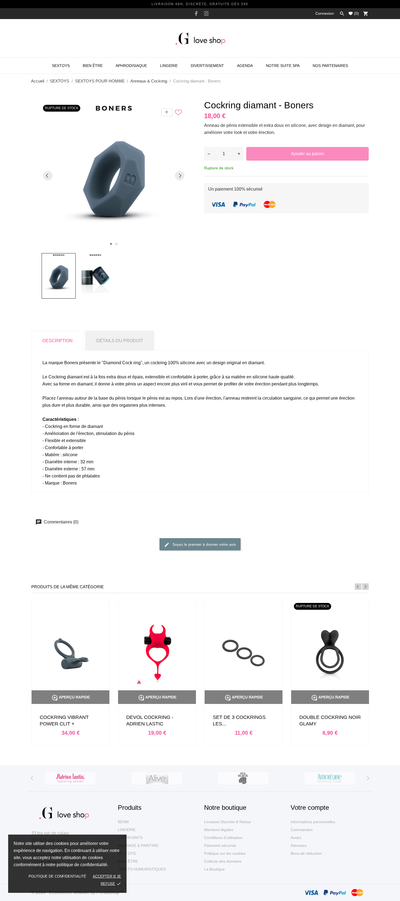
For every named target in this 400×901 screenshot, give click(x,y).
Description (57, 340)
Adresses (299, 845)
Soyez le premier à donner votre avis (203, 544)
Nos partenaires (330, 65)
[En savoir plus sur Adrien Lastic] (70, 778)
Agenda (245, 65)
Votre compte (310, 807)
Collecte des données (222, 861)
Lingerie (169, 65)
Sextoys (61, 65)
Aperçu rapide (70, 697)
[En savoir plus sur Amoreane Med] (330, 778)
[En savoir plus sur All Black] (243, 778)
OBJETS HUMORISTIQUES (142, 869)
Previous (358, 586)
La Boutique (214, 869)
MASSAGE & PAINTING (138, 845)
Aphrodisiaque (131, 65)
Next (365, 586)
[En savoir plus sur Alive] (157, 778)
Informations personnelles (313, 822)
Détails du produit (119, 340)
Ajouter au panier (307, 153)
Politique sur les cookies (224, 853)
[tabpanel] (113, 175)
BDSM (123, 822)
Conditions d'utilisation (223, 837)
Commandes (302, 830)
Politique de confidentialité (57, 876)
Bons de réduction (306, 853)
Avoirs (296, 837)
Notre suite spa (283, 65)
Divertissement (207, 65)
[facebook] (196, 13)
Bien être (93, 65)
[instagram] (206, 13)
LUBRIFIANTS (130, 837)
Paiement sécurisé (220, 845)
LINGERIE (127, 830)
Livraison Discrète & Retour (227, 822)
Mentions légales (218, 830)
